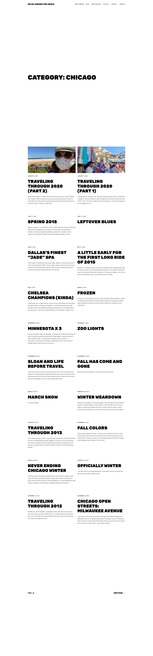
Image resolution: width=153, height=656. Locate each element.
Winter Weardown (99, 397)
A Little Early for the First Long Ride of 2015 (101, 257)
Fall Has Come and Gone (99, 364)
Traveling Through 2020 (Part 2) (45, 186)
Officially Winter (99, 465)
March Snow (43, 397)
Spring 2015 (42, 221)
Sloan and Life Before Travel (46, 364)
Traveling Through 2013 (45, 430)
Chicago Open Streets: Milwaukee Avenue (99, 506)
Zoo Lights (90, 328)
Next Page (119, 593)
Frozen (86, 293)
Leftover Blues (96, 221)
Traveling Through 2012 (45, 503)
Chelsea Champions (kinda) (50, 295)
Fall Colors (92, 428)
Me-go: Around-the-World (41, 4)
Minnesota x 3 (45, 328)
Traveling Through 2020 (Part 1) (94, 186)
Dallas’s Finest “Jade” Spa (47, 255)
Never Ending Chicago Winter (47, 468)
